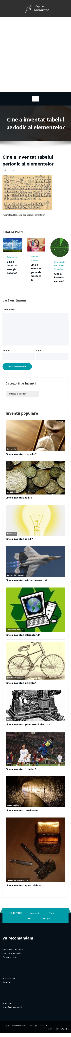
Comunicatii (40, 262)
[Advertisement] (35, 55)
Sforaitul (6, 982)
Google (46, 918)
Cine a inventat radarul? (40, 277)
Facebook (34, 913)
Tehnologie (40, 269)
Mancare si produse (16, 258)
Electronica (40, 265)
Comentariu (9, 309)
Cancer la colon (9, 957)
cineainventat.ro (23, 1025)
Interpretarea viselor (12, 953)
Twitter (52, 913)
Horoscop (7, 1003)
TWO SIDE (64, 1029)
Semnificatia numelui (12, 1007)
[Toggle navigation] (35, 99)
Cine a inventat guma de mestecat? (16, 272)
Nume (6, 350)
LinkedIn (29, 918)
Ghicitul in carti (9, 978)
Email (40, 350)
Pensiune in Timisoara (12, 949)
